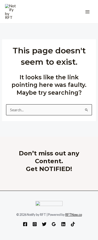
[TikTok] (73, 224)
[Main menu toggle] (87, 11)
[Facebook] (25, 224)
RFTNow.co (73, 215)
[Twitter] (44, 224)
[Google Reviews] (54, 224)
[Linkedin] (63, 224)
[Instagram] (34, 224)
